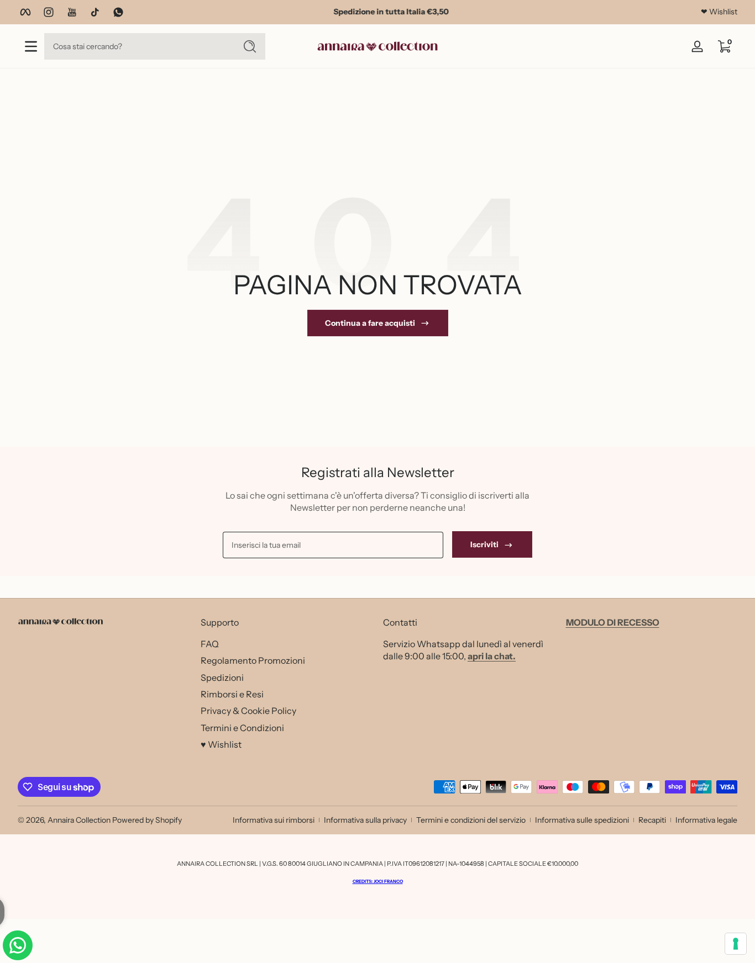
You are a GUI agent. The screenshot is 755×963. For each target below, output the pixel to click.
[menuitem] (287, 643)
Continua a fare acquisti (370, 323)
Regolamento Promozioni (253, 659)
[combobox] (137, 46)
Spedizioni (222, 676)
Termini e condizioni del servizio (471, 820)
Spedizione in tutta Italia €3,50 (378, 12)
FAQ (210, 643)
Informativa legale (706, 820)
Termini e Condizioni (242, 727)
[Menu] (31, 46)
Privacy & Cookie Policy (248, 710)
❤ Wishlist (719, 12)
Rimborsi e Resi (232, 693)
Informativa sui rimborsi (273, 820)
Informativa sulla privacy (365, 820)
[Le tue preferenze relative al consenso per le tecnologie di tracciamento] (735, 943)
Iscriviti (484, 545)
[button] (724, 46)
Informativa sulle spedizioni (582, 820)
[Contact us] (18, 945)
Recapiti (652, 820)
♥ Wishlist (221, 743)
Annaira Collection (79, 820)
